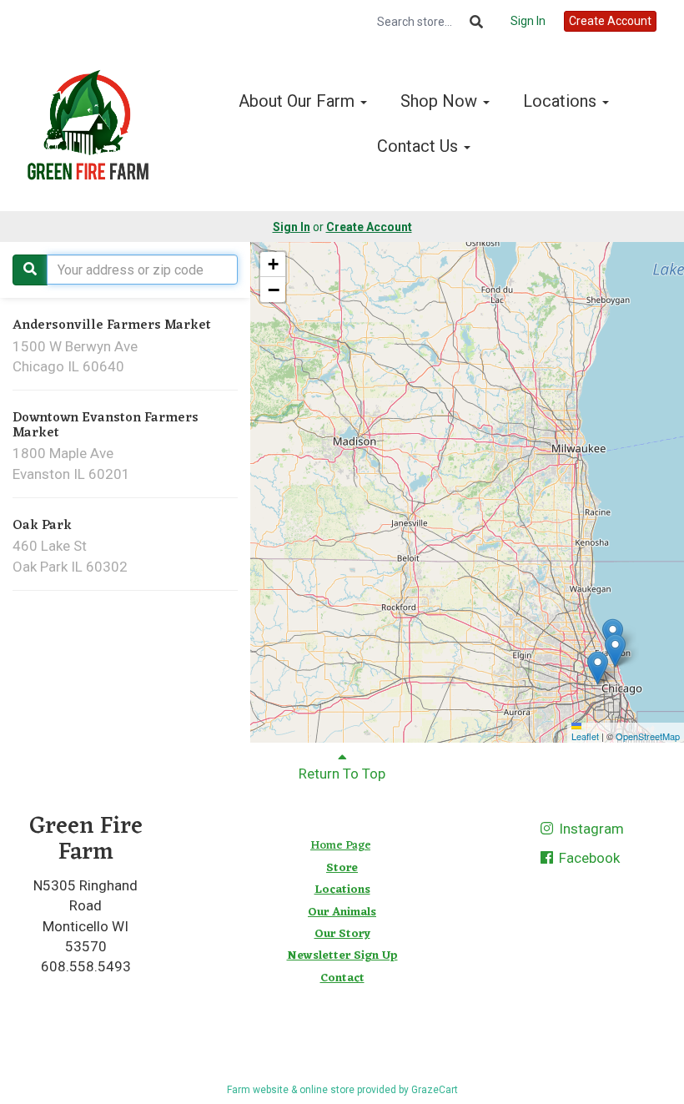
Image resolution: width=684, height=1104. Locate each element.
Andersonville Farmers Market (112, 325)
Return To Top (342, 773)
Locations (562, 101)
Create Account (610, 21)
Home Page (340, 845)
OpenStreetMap (648, 736)
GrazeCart (434, 1090)
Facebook (588, 857)
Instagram (590, 828)
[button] (615, 650)
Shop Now (440, 101)
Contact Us (419, 146)
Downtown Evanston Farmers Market (106, 425)
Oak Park (42, 525)
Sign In (528, 21)
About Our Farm (299, 101)
